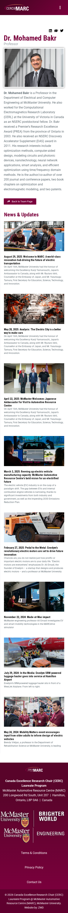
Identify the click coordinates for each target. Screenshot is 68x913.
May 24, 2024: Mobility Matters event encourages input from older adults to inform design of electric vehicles (33, 735)
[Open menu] (59, 7)
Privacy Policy (34, 867)
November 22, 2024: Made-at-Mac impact (27, 617)
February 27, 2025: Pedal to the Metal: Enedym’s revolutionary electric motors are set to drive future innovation (33, 551)
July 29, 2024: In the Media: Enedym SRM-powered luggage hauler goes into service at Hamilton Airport (32, 676)
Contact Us (34, 882)
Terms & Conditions (34, 853)
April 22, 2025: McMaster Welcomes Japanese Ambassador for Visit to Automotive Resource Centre (30, 402)
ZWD (41, 907)
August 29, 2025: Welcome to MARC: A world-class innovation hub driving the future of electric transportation (32, 260)
